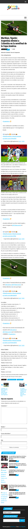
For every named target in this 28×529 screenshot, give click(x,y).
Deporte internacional (11, 379)
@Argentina (8, 284)
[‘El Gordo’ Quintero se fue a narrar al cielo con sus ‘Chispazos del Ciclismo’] (4, 465)
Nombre (3, 426)
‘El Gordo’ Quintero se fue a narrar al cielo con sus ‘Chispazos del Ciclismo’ (18, 464)
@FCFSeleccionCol (16, 225)
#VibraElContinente (7, 136)
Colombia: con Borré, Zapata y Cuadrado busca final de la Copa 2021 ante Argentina (4, 391)
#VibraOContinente (16, 136)
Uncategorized (20, 379)
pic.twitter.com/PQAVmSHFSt (10, 342)
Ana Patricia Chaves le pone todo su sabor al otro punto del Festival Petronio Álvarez (17, 487)
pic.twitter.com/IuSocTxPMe (9, 236)
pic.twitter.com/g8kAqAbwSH (10, 295)
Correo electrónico (6, 433)
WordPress (13, 526)
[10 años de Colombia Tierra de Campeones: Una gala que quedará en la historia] (4, 497)
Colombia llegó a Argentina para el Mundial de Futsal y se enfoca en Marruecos (17, 471)
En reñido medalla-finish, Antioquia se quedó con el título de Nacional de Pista (23, 392)
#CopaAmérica (6, 121)
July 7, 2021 (22, 141)
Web (2, 440)
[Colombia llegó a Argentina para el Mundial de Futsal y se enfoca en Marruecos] (4, 476)
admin (13, 49)
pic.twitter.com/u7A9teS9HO (9, 138)
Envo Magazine (22, 526)
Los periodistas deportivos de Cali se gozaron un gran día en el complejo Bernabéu (17, 458)
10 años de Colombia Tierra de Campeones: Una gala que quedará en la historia (17, 494)
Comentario (4, 406)
